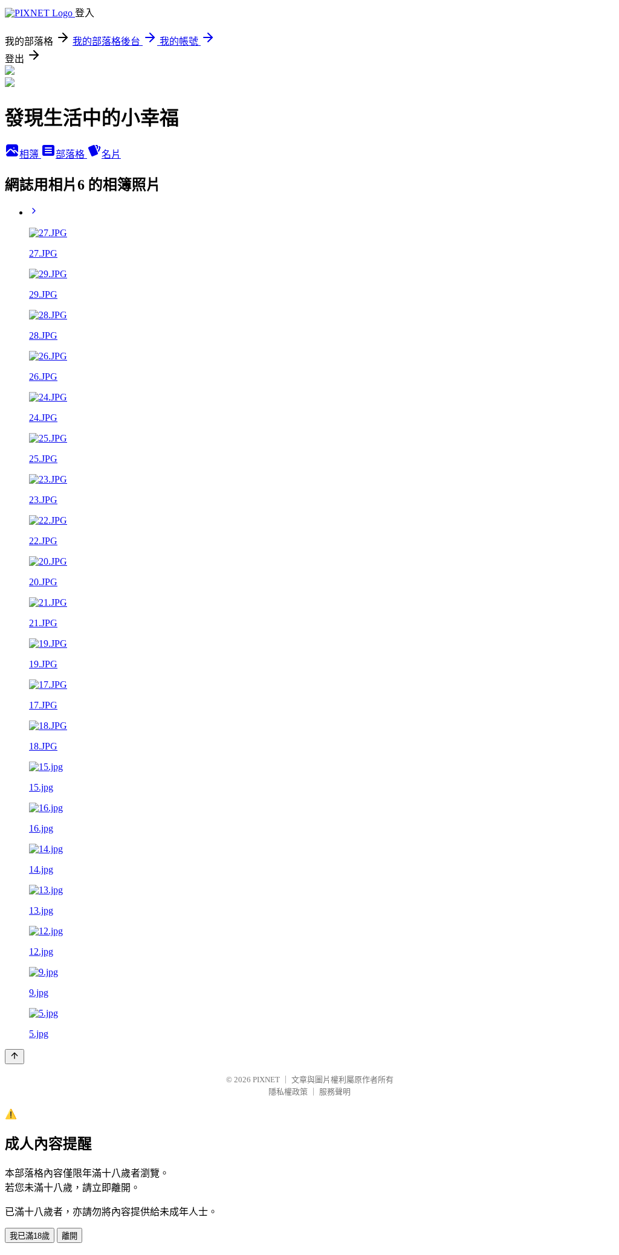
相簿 (30, 154)
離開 (69, 1236)
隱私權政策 (288, 1091)
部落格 (71, 154)
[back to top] (14, 1056)
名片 (111, 154)
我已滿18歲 (30, 1236)
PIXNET (266, 1079)
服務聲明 (335, 1091)
